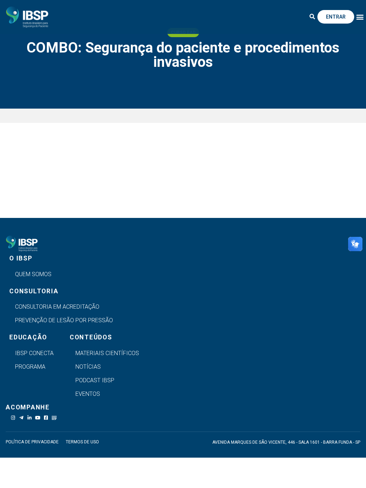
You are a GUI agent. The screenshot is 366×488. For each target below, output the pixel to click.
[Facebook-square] (46, 417)
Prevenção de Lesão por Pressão (64, 320)
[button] (312, 17)
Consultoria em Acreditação (57, 306)
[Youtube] (37, 417)
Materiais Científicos (107, 353)
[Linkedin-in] (29, 417)
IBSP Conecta (34, 353)
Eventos (87, 393)
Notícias (88, 366)
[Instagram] (13, 417)
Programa (30, 366)
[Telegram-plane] (21, 417)
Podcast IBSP (94, 380)
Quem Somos (33, 274)
